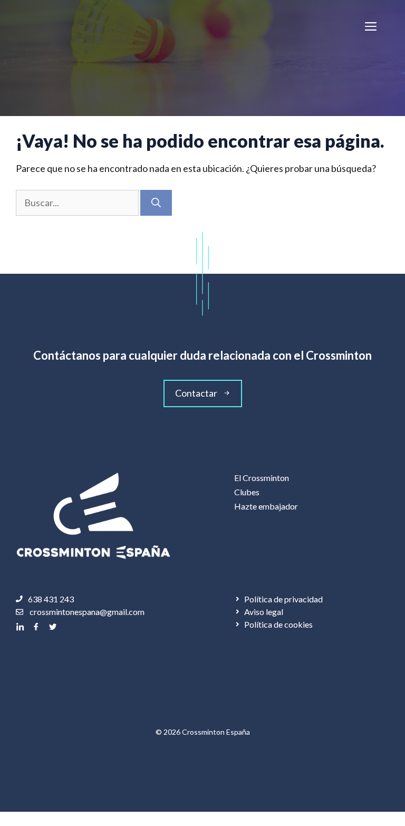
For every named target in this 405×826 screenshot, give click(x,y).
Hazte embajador (266, 506)
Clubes (246, 492)
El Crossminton (261, 478)
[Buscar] (156, 203)
